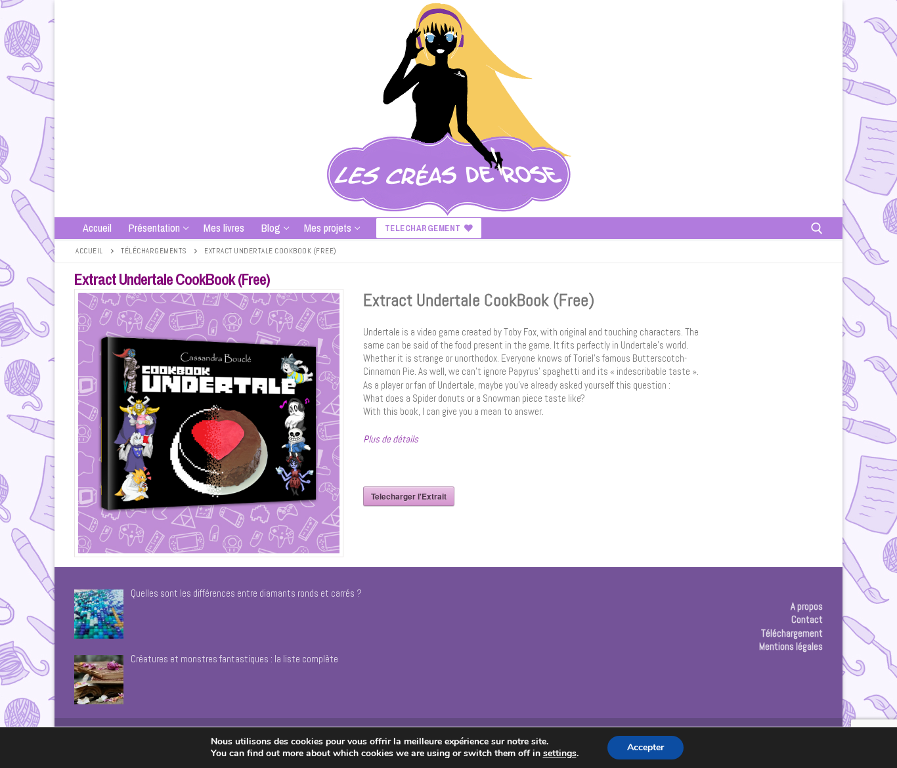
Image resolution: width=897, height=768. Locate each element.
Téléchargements (153, 250)
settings (560, 753)
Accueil (89, 250)
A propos (807, 606)
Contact (807, 619)
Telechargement (423, 228)
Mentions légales (791, 646)
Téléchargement (792, 633)
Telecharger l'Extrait (409, 496)
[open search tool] (817, 228)
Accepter (645, 747)
